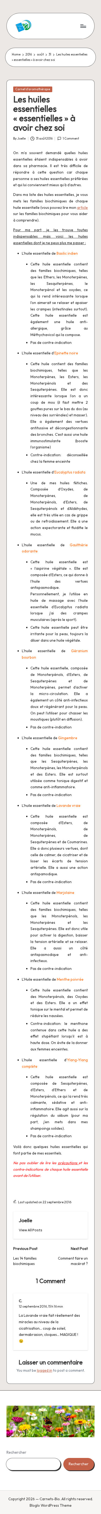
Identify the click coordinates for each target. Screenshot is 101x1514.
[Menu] (83, 26)
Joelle (25, 1220)
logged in (44, 1370)
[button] (30, 1230)
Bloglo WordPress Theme (51, 1505)
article (82, 207)
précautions (68, 1162)
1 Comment (71, 138)
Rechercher (16, 1452)
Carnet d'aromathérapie (32, 89)
